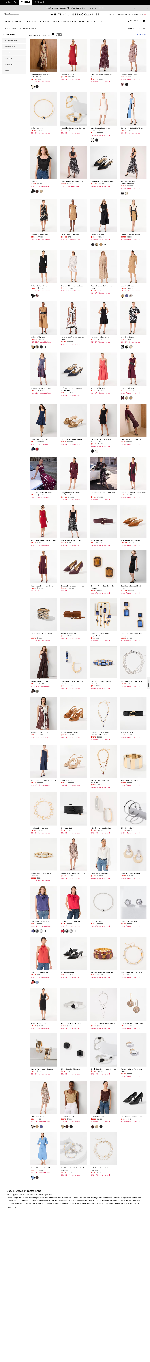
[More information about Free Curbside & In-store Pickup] (53, 34)
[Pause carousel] (147, 8)
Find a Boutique (137, 14)
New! (14, 28)
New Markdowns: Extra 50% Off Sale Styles (66, 8)
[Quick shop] (105, 244)
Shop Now (91, 8)
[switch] (59, 34)
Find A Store (141, 34)
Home (7, 28)
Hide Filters (10, 34)
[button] (144, 21)
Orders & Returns (124, 14)
